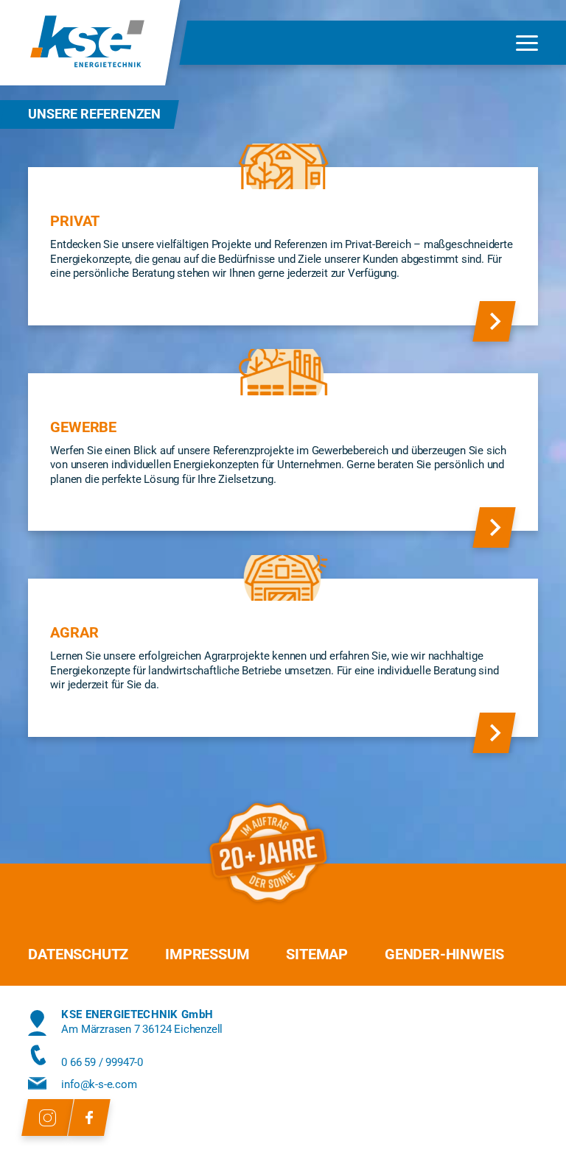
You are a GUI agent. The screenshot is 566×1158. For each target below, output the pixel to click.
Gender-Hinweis (444, 954)
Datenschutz (78, 954)
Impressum (207, 954)
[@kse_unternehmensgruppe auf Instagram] (47, 1117)
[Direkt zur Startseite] (87, 42)
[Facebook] (89, 1117)
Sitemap (317, 954)
